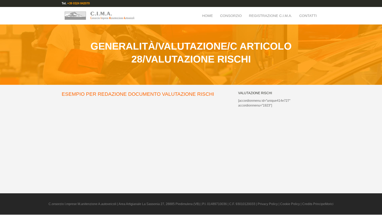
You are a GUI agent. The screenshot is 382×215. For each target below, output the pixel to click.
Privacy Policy (268, 204)
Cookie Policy (290, 204)
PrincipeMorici (323, 204)
